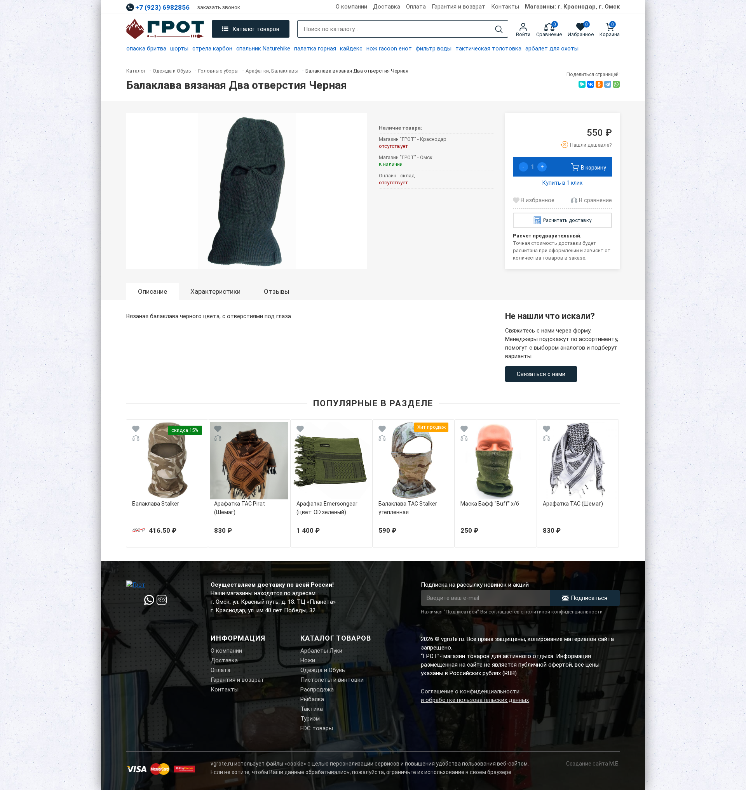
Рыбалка (312, 699)
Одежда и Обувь (322, 670)
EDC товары (316, 728)
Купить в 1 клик (562, 183)
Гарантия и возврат (458, 6)
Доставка (386, 6)
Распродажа (317, 689)
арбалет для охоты (552, 48)
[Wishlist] (135, 430)
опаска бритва (146, 48)
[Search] (499, 29)
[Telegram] (607, 84)
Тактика (311, 708)
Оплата (416, 6)
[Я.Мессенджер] (582, 84)
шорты (179, 48)
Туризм (310, 718)
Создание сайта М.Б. (593, 764)
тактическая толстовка (488, 48)
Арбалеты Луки (321, 650)
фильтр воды (433, 48)
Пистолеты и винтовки (332, 679)
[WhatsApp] (616, 84)
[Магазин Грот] (165, 29)
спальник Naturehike (263, 48)
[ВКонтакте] (590, 84)
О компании (351, 6)
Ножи (307, 660)
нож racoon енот (389, 48)
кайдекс (351, 48)
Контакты (505, 6)
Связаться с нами (541, 374)
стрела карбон (212, 48)
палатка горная (315, 48)
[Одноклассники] (599, 84)
